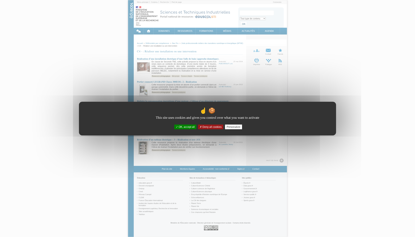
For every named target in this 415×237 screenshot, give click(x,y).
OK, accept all (186, 126)
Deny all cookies (212, 126)
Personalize (233, 126)
